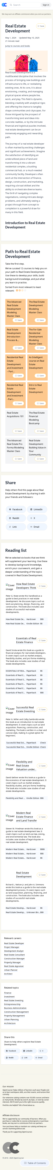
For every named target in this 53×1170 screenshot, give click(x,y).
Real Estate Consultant (14, 954)
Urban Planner (11, 970)
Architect (8, 973)
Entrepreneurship (12, 1004)
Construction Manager (14, 958)
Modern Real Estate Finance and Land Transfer (26, 816)
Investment (9, 996)
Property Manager (12, 962)
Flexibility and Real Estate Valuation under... (26, 765)
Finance (7, 992)
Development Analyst (14, 951)
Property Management (14, 1015)
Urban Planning (11, 1019)
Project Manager (11, 947)
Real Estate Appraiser (14, 966)
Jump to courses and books (17, 46)
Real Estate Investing (13, 1000)
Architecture (9, 1023)
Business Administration (15, 1008)
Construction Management (16, 1012)
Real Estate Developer (14, 943)
